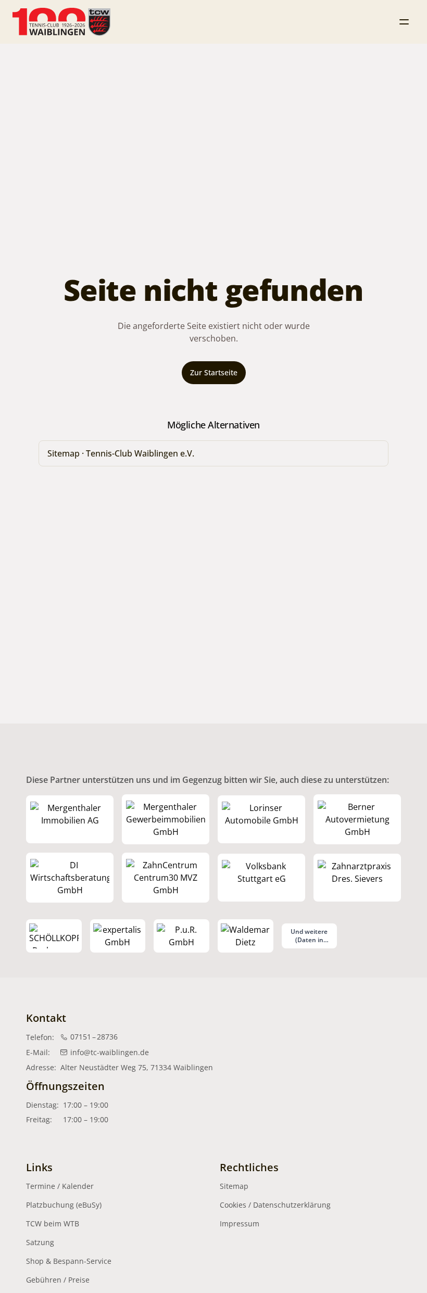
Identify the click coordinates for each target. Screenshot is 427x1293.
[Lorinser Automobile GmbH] (261, 819)
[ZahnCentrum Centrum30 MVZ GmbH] (165, 878)
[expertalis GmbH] (118, 936)
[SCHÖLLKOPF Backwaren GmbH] (54, 936)
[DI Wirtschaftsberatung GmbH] (70, 878)
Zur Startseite (213, 372)
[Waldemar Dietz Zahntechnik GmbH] (245, 936)
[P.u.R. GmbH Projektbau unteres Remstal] (181, 936)
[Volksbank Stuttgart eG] (261, 878)
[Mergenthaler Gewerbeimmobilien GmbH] (165, 819)
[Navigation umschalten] (404, 21)
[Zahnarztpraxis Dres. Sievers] (357, 878)
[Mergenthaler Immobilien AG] (70, 819)
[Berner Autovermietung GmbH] (357, 819)
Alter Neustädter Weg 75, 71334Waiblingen (136, 1067)
